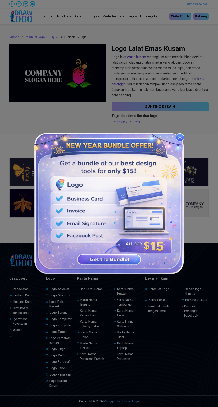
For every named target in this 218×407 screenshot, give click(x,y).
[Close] (180, 137)
